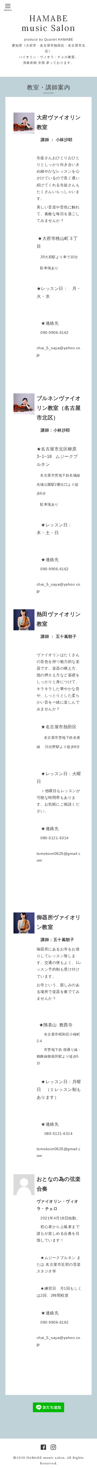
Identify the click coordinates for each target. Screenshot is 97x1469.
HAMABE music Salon (48, 23)
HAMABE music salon (45, 1458)
